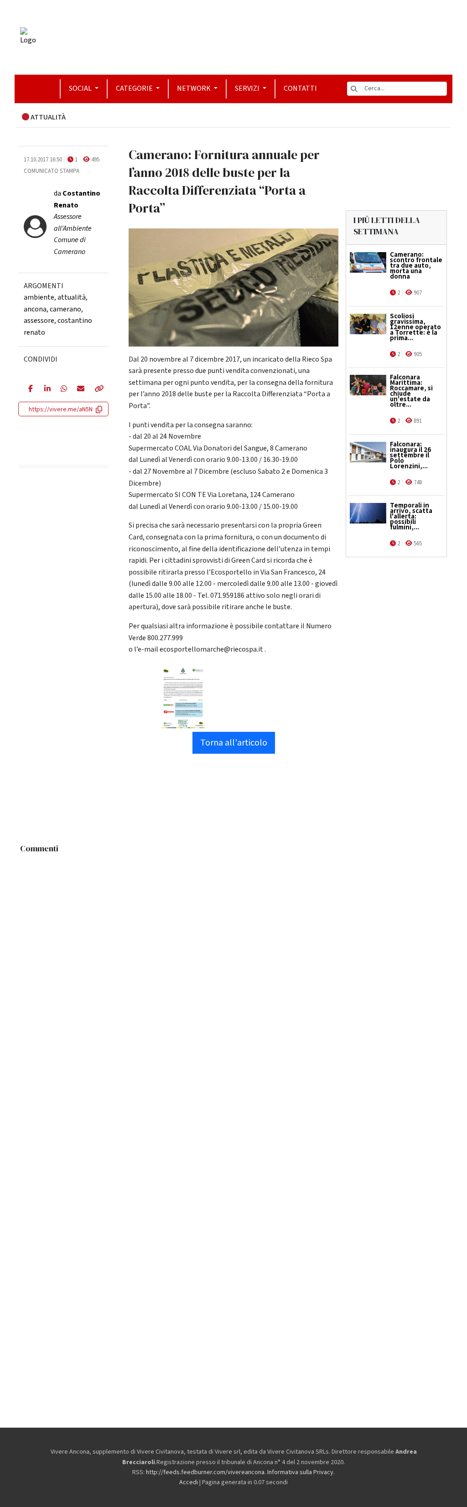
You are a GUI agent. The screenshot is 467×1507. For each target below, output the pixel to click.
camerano (65, 309)
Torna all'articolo (233, 742)
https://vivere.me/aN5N (61, 409)
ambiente (39, 297)
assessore (39, 321)
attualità (71, 297)
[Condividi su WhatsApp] (62, 389)
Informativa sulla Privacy (300, 1472)
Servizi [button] (248, 88)
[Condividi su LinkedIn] (46, 389)
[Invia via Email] (79, 389)
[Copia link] (96, 389)
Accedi (188, 1482)
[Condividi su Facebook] (29, 389)
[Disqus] (233, 972)
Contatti (300, 88)
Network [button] (194, 88)
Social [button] (81, 88)
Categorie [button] (135, 88)
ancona (35, 309)
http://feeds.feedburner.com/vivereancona (205, 1472)
